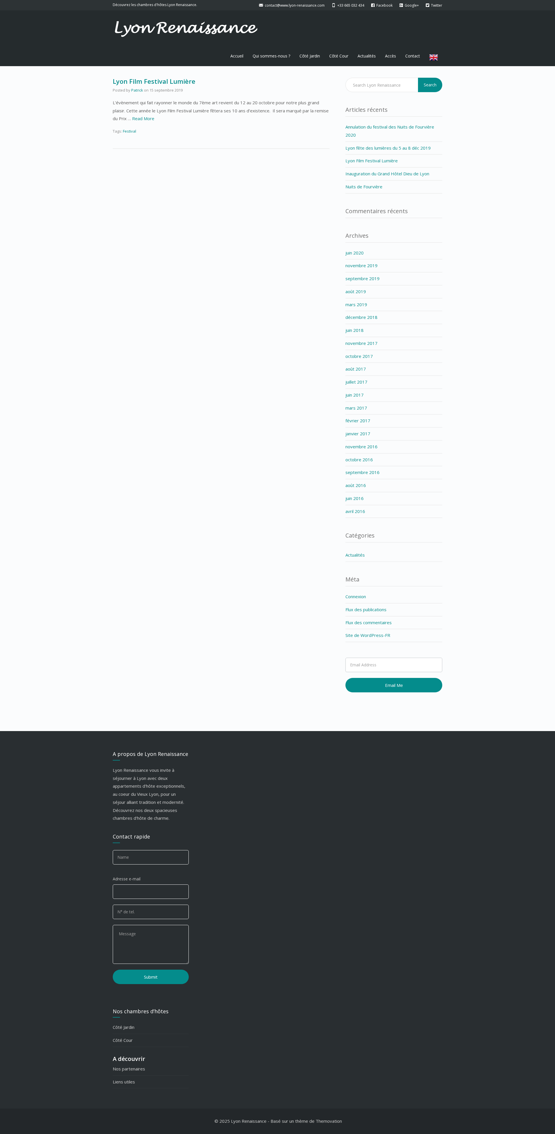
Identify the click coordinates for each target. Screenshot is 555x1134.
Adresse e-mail (126, 879)
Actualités (367, 56)
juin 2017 (354, 395)
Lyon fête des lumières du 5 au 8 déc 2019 (388, 148)
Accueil (236, 56)
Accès (390, 56)
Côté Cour (338, 56)
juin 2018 (354, 330)
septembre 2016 (362, 472)
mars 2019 (356, 304)
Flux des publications (365, 609)
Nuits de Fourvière (363, 186)
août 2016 (355, 485)
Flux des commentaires (368, 622)
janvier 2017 (357, 433)
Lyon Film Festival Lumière (154, 81)
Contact (412, 56)
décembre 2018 (361, 317)
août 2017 (355, 369)
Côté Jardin (309, 56)
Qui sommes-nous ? (271, 56)
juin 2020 (354, 253)
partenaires (133, 1069)
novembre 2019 (361, 265)
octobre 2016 (359, 459)
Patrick (137, 90)
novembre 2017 (361, 343)
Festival (129, 131)
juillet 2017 (356, 382)
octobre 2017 (359, 356)
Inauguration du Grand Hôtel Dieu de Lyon (387, 173)
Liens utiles (124, 1082)
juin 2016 (354, 498)
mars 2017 (356, 408)
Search (430, 85)
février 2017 (357, 420)
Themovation (329, 1121)
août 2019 (355, 291)
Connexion (355, 596)
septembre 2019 (362, 278)
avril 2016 (355, 511)
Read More (143, 118)
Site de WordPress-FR (367, 635)
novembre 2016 (361, 446)
